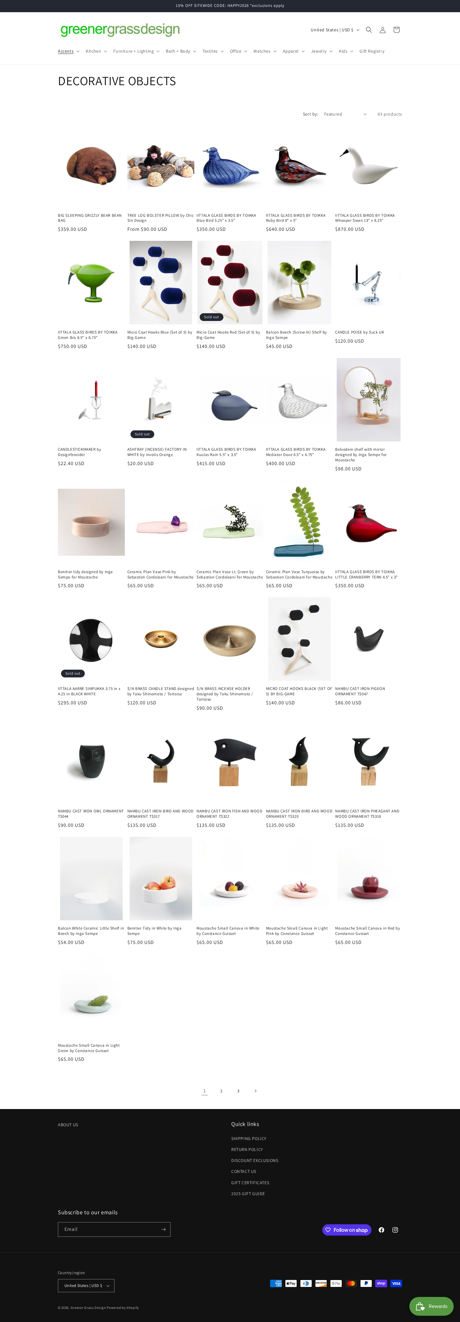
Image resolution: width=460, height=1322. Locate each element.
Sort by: (310, 114)
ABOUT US (68, 1125)
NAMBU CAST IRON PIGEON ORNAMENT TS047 (360, 691)
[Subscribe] (163, 1229)
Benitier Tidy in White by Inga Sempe (154, 931)
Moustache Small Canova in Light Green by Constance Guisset (89, 1048)
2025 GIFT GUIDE (248, 1193)
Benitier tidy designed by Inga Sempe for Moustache (85, 574)
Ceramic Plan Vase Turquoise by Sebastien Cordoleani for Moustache (299, 574)
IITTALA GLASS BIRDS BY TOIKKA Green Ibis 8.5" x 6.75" (87, 335)
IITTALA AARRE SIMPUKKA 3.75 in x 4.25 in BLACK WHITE (89, 691)
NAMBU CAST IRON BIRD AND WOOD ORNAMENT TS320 (299, 814)
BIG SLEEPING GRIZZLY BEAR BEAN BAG (90, 218)
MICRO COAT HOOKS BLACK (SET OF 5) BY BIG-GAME (299, 691)
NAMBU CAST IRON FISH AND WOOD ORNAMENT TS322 (229, 814)
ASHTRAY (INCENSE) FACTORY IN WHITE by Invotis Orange (157, 452)
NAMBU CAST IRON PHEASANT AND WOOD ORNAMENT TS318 (367, 814)
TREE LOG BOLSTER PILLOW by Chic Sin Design (160, 218)
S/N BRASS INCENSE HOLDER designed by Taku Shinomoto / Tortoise (225, 694)
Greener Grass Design (88, 1307)
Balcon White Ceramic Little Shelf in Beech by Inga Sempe (91, 931)
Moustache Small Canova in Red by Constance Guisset (367, 931)
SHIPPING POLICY (249, 1138)
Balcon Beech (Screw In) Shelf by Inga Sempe (296, 335)
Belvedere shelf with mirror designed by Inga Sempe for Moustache (361, 455)
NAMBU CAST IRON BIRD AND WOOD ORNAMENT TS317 (160, 814)
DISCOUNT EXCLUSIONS (254, 1160)
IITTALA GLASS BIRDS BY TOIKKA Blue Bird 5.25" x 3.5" (226, 218)
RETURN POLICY (247, 1149)
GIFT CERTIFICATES (250, 1182)
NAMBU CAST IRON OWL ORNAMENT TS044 (91, 814)
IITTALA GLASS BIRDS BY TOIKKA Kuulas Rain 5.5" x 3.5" (226, 452)
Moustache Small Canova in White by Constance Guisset (228, 931)
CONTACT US (243, 1171)
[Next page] (255, 1091)
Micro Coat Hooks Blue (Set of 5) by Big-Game (159, 335)
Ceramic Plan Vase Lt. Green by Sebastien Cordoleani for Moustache (230, 574)
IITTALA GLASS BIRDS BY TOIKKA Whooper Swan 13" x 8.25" (365, 218)
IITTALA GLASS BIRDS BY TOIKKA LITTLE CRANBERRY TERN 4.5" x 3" (366, 574)
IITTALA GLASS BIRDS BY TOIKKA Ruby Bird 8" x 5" (295, 218)
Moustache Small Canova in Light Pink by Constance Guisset (297, 931)
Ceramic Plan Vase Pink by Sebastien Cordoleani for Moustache (160, 574)
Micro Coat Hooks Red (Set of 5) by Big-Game (228, 335)
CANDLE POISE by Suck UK (359, 332)
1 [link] (204, 1090)
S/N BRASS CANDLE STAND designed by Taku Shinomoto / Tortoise (160, 691)
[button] (68, 51)
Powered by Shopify (123, 1307)
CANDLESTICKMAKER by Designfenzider (79, 452)
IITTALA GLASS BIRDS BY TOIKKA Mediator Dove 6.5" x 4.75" (295, 452)
